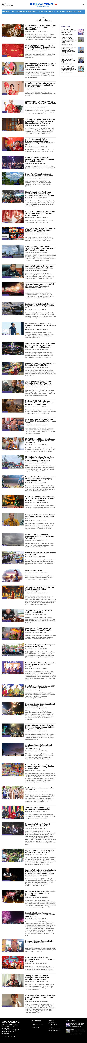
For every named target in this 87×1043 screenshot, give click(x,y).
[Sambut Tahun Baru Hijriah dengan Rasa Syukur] (13, 557)
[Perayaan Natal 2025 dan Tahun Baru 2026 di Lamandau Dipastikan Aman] (13, 424)
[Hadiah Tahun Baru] (13, 575)
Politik (3, 861)
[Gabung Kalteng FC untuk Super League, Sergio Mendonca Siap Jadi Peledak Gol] (81, 69)
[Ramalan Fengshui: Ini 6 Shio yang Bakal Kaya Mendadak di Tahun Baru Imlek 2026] (13, 88)
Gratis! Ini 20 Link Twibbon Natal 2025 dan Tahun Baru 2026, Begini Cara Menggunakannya (40, 498)
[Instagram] (6, 1036)
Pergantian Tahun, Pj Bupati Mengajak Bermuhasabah (37, 825)
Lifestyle (4, 36)
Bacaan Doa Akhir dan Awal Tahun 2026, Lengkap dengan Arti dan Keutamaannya (40, 213)
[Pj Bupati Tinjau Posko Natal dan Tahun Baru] (13, 792)
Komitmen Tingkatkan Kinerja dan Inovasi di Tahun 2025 (40, 646)
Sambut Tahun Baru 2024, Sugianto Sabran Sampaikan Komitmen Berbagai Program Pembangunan (40, 872)
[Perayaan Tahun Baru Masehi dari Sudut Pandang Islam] (13, 708)
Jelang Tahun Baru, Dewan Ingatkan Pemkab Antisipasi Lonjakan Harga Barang (37, 977)
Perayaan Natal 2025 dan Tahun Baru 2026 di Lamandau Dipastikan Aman (40, 421)
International (5, 294)
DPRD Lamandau (5, 525)
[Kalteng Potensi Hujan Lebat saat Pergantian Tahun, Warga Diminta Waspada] (13, 308)
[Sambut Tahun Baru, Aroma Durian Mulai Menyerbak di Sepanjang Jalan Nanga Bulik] (13, 481)
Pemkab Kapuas (5, 673)
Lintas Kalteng (5, 430)
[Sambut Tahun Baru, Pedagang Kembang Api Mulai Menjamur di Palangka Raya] (13, 769)
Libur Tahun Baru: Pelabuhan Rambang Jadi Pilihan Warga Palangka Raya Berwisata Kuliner (39, 194)
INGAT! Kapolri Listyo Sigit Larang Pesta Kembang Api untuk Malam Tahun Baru (40, 441)
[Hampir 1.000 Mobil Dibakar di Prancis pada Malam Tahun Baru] (13, 633)
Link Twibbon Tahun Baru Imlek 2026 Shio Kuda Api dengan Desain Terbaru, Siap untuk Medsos (40, 47)
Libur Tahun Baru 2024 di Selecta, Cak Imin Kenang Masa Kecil (40, 851)
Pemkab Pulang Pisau (7, 563)
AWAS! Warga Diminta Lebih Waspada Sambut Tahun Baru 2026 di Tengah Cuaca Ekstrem (40, 248)
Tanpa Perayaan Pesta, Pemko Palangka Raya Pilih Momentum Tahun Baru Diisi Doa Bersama (39, 383)
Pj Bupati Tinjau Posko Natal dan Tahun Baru (39, 789)
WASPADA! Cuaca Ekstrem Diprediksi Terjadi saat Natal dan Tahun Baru (39, 536)
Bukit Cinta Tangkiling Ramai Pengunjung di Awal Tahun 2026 (39, 175)
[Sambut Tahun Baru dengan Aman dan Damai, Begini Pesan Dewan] (13, 270)
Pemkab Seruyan (6, 655)
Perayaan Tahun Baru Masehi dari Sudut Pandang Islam (40, 705)
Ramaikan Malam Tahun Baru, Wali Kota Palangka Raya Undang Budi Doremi (40, 997)
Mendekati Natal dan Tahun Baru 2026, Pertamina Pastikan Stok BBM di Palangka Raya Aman (39, 459)
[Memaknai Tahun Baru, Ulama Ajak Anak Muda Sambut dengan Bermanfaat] (13, 896)
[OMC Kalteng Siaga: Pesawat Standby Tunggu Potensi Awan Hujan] (81, 60)
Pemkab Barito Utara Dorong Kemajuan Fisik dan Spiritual (69, 31)
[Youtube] (15, 1036)
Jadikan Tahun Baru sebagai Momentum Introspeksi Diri (37, 808)
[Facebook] (3, 1036)
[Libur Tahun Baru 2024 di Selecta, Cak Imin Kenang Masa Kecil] (13, 855)
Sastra (3, 581)
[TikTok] (9, 1036)
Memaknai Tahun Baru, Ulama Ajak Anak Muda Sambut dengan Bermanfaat (40, 893)
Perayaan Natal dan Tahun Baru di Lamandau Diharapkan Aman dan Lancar (40, 516)
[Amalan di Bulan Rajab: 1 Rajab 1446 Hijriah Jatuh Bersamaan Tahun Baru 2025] (13, 749)
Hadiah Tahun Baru (33, 571)
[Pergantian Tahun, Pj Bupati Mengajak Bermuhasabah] (13, 828)
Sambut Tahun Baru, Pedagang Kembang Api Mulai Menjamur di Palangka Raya (39, 766)
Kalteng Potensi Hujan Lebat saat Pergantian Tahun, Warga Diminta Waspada (40, 306)
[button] (83, 5)
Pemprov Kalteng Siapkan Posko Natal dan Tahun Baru (39, 942)
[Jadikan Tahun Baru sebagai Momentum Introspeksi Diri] (13, 812)
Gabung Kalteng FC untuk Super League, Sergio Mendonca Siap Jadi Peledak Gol (68, 69)
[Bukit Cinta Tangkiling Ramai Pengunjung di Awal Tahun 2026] (13, 178)
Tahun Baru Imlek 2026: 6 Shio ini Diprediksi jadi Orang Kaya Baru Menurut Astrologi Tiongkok (40, 121)
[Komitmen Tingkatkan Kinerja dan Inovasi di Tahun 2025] (13, 649)
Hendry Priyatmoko (29, 31)
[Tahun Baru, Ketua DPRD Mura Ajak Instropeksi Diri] (13, 615)
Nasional (4, 449)
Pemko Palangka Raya (7, 257)
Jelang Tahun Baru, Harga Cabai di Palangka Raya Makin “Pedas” (40, 364)
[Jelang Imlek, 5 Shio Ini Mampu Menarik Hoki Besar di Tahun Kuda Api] (13, 106)
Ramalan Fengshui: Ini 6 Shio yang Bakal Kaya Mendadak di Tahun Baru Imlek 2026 (40, 85)
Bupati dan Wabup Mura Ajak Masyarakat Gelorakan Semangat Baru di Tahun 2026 (39, 159)
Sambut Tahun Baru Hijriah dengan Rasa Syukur (40, 554)
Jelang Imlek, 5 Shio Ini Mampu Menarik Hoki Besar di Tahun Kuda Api (40, 103)
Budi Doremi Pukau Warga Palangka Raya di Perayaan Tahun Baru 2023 (40, 959)
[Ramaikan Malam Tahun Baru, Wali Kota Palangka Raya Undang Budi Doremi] (13, 1000)
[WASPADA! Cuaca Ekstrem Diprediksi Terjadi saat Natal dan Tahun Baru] (13, 539)
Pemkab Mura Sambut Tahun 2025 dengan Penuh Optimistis (40, 687)
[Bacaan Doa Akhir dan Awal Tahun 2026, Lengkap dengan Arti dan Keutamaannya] (13, 216)
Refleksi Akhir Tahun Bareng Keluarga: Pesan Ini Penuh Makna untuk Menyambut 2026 (40, 403)
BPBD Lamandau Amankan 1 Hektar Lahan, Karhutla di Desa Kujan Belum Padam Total (69, 40)
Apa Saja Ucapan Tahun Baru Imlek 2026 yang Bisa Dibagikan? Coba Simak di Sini (40, 27)
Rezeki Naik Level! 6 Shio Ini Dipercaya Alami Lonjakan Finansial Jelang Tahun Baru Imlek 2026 (40, 142)
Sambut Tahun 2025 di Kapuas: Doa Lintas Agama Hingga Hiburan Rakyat (40, 664)
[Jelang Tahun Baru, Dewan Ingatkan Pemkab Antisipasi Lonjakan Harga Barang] (13, 980)
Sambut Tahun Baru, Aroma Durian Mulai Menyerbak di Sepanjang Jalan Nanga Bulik (40, 479)
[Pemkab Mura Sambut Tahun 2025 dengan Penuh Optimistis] (13, 690)
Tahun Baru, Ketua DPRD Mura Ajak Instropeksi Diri (38, 611)
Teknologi (4, 239)
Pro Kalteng (5, 202)
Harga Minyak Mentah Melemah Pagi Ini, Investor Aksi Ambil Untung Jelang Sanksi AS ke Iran (68, 50)
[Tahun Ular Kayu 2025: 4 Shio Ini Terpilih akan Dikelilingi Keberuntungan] (13, 592)
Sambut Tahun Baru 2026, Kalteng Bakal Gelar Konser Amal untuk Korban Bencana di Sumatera (40, 345)
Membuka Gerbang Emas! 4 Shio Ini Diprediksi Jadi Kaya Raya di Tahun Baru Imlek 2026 (40, 65)
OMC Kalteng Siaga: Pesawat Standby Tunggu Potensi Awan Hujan (68, 60)
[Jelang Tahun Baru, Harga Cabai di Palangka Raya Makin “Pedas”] (13, 368)
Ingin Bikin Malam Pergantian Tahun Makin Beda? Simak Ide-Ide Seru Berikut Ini (40, 915)
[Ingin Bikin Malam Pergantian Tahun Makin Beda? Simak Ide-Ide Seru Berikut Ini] (13, 917)
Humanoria (4, 222)
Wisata (3, 184)
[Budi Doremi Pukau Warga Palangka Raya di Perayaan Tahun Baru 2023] (13, 962)
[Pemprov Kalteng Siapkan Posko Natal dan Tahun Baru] (13, 945)
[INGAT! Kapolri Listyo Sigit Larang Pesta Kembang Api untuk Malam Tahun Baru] (13, 443)
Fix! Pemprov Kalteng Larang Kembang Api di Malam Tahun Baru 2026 (40, 325)
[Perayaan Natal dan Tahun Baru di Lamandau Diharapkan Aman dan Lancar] (13, 519)
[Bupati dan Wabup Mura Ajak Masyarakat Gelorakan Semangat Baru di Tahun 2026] (13, 162)
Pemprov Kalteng (6, 334)
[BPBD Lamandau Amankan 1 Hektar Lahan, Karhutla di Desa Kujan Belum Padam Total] (81, 39)
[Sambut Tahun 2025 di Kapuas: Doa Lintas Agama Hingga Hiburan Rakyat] (13, 667)
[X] (12, 1036)
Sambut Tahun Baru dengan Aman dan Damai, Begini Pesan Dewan (40, 267)
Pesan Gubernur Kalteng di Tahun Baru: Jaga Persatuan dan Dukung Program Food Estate (39, 727)
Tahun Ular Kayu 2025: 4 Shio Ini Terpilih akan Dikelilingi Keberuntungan (39, 589)
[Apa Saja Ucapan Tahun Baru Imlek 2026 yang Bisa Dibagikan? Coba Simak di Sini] (13, 30)
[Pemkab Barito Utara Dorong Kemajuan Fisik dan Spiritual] (81, 32)
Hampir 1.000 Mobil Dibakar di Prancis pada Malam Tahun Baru (39, 629)
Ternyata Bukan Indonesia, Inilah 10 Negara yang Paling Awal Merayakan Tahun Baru (39, 286)
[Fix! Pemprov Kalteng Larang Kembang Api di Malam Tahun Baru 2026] (13, 328)
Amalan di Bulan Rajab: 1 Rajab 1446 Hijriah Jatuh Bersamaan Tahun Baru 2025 (38, 747)
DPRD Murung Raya (6, 276)
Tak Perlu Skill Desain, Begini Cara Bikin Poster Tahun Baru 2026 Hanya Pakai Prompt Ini (40, 230)
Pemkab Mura (5, 168)
